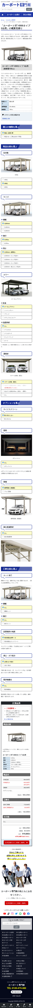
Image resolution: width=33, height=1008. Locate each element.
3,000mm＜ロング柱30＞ (11, 259)
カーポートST (22, 940)
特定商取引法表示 (23, 974)
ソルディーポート (9, 945)
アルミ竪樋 (7, 491)
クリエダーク (8, 333)
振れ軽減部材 (8, 537)
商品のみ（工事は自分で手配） (13, 136)
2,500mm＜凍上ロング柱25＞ (12, 267)
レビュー (6, 968)
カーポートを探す (13, 14)
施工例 (20, 966)
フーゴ (6, 943)
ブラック (6, 314)
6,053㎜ (6, 243)
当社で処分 (7, 665)
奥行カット (7, 624)
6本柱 (6, 183)
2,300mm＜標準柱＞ (10, 252)
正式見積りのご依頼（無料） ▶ (16, 842)
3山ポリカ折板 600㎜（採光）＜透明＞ (15, 391)
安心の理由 (27, 14)
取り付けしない (8, 415)
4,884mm (7, 223)
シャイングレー (8, 310)
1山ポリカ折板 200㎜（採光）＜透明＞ (15, 386)
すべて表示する (8, 719)
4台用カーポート (8, 937)
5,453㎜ (6, 240)
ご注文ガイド (22, 963)
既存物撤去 (7, 689)
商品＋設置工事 (8, 133)
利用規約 (20, 971)
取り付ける (7, 419)
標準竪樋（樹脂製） (10, 488)
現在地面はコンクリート (11, 641)
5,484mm (7, 227)
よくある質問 (7, 963)
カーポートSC (22, 937)
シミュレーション (9, 953)
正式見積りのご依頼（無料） (16, 903)
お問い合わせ (7, 961)
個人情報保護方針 (9, 974)
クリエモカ (7, 330)
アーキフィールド (23, 945)
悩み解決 (6, 955)
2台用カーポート (8, 935)
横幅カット (7, 611)
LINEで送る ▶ (16, 996)
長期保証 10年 (6, 118)
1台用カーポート (23, 932)
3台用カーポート (23, 935)
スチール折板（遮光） (10, 382)
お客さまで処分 (8, 662)
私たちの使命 (7, 966)
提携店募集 (7, 976)
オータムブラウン (9, 307)
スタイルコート (8, 950)
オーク (6, 341)
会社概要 (6, 971)
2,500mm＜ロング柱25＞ (11, 256)
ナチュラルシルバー (10, 317)
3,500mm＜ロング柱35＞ (11, 263)
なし (5, 326)
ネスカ (20, 943)
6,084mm (7, 231)
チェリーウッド (8, 337)
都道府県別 (21, 953)
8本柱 (6, 187)
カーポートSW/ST (10, 20)
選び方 (20, 950)
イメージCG (21, 955)
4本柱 (6, 180)
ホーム (2, 20)
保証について (22, 968)
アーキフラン (22, 948)
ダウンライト (8, 466)
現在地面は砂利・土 (10, 638)
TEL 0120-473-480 (16, 988)
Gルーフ (6, 948)
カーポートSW (8, 940)
